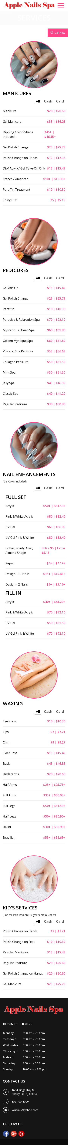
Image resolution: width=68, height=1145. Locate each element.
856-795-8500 (20, 1101)
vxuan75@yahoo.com (25, 1110)
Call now (60, 33)
